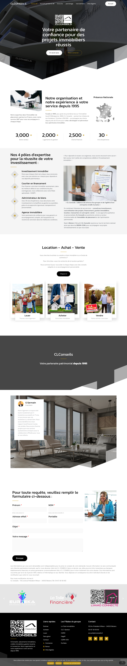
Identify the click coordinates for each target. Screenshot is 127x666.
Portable (53, 516)
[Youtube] (95, 638)
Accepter (50, 663)
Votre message (20, 536)
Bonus (33, 4)
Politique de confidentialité (72, 663)
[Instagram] (101, 638)
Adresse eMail (20, 516)
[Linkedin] (106, 638)
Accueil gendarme (46, 4)
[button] (4, 598)
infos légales (91, 4)
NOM (52, 505)
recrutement (80, 4)
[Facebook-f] (90, 638)
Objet (15, 526)
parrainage (69, 4)
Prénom (17, 505)
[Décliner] (122, 663)
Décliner (58, 663)
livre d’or (60, 4)
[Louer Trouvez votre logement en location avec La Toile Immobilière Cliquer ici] (27, 299)
